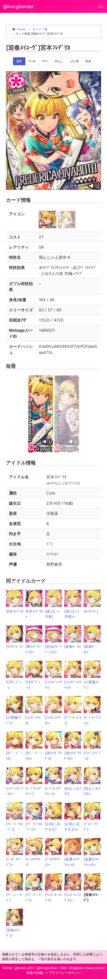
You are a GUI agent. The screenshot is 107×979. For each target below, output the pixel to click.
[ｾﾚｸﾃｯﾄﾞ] (91, 611)
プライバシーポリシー (65, 973)
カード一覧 (40, 29)
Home (21, 29)
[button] (100, 6)
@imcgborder (18, 6)
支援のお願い (36, 973)
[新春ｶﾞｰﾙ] (72, 646)
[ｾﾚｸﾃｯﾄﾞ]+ (14, 646)
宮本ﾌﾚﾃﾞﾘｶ (14, 611)
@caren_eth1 (24, 968)
